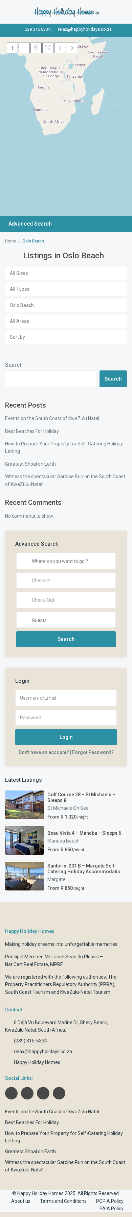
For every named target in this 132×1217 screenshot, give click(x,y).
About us (20, 1201)
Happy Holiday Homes (37, 1062)
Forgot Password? (93, 752)
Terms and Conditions (63, 1201)
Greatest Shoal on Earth (30, 464)
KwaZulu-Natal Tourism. (85, 992)
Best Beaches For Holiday (32, 431)
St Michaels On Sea (68, 808)
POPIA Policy (110, 1201)
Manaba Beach (63, 841)
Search (14, 365)
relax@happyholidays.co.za (85, 29)
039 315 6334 (37, 29)
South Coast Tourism (27, 992)
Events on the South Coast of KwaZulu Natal (52, 418)
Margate (56, 879)
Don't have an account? (44, 752)
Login (66, 737)
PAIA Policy (112, 1208)
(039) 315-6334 (30, 1040)
